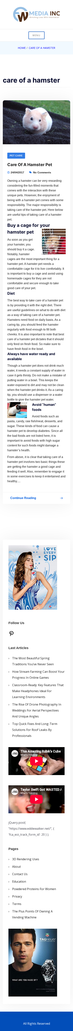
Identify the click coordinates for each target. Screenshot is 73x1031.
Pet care (16, 155)
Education (19, 881)
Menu (36, 35)
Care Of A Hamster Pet (29, 164)
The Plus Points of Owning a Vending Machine (32, 914)
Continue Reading (23, 498)
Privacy (17, 896)
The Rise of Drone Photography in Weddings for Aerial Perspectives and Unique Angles (36, 710)
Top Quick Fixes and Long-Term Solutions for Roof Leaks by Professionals (34, 730)
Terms (16, 904)
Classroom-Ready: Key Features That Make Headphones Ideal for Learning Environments (38, 691)
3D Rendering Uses (25, 859)
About (16, 867)
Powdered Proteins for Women (34, 889)
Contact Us (20, 874)
